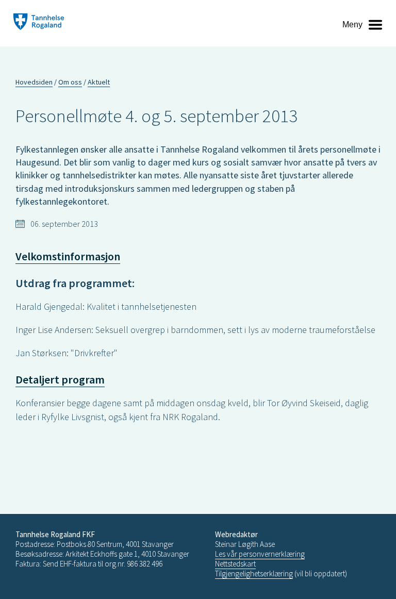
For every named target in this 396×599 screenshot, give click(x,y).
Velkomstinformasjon (67, 256)
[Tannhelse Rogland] (38, 23)
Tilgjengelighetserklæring (254, 573)
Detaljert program (60, 379)
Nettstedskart (235, 564)
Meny (352, 24)
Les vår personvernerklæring (260, 554)
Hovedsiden (34, 82)
